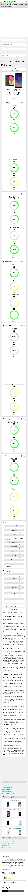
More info (8, 6)
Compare (14, 49)
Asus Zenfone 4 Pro (7, 787)
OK (13, 6)
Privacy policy (5, 869)
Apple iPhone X (6, 785)
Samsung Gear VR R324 (8, 843)
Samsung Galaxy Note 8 (8, 793)
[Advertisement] (14, 22)
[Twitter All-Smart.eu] (26, 1)
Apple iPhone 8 (6, 789)
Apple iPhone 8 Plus (7, 791)
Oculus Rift (5, 850)
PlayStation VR (5, 845)
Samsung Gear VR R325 (8, 841)
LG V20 (14, 68)
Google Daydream (6, 847)
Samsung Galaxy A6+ (14, 70)
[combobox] (14, 40)
